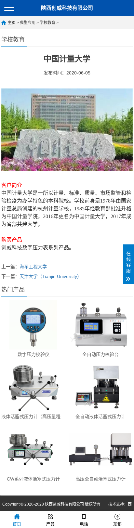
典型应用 (27, 22)
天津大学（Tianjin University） (51, 276)
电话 (84, 523)
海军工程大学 (33, 266)
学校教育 (47, 22)
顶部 (117, 523)
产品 (50, 523)
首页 (17, 523)
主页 (12, 22)
